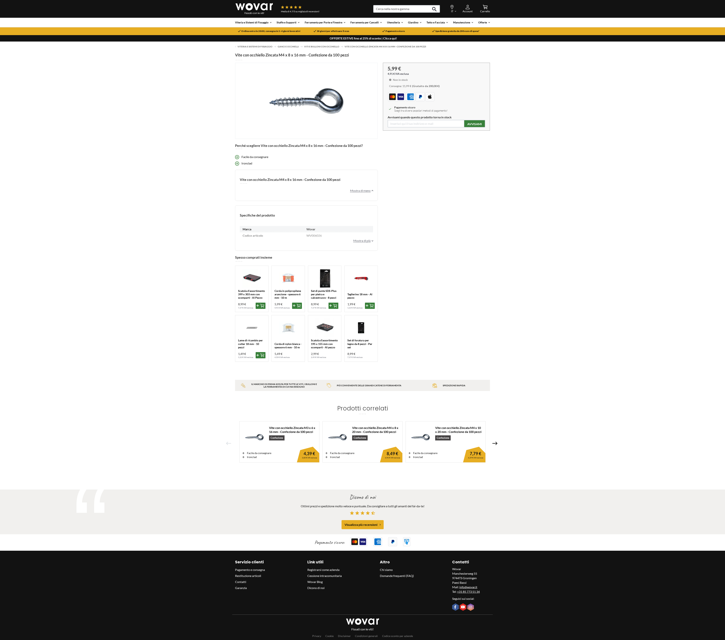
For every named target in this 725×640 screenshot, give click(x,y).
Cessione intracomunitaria (324, 576)
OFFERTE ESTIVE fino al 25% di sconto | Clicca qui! (363, 38)
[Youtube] (463, 607)
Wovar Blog (315, 582)
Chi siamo (386, 569)
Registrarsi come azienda (323, 569)
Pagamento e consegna (250, 569)
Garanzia (241, 588)
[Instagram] (471, 607)
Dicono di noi (316, 588)
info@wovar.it (468, 587)
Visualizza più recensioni (361, 524)
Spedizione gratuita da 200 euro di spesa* (457, 31)
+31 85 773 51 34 (468, 591)
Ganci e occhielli (288, 46)
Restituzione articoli (248, 576)
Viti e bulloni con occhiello (321, 46)
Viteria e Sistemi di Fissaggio (255, 46)
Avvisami (474, 124)
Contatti (240, 582)
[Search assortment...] (434, 9)
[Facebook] (456, 607)
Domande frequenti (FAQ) (397, 576)
